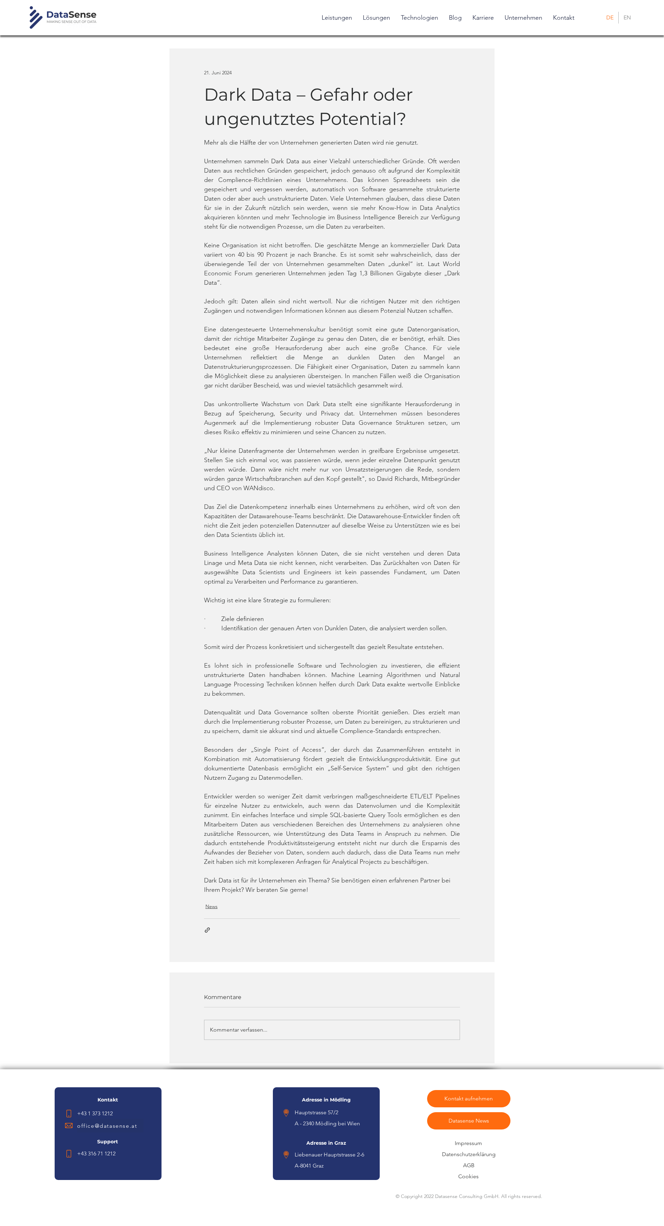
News (211, 906)
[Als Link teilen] (207, 930)
